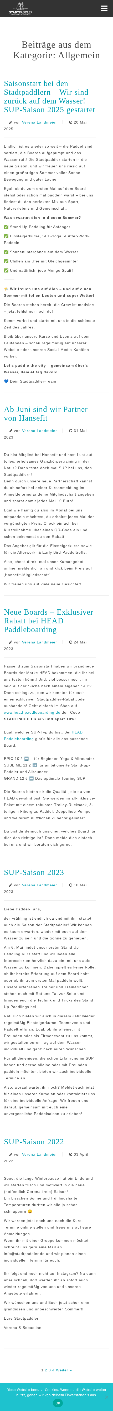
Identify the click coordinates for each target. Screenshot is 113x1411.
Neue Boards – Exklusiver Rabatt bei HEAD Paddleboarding (48, 621)
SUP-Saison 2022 (34, 1141)
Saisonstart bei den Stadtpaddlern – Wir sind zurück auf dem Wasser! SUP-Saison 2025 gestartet (49, 96)
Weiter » (64, 1370)
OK (57, 1403)
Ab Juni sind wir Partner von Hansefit (46, 413)
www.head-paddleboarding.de (32, 712)
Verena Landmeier (39, 122)
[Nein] (106, 1397)
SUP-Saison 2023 (34, 872)
